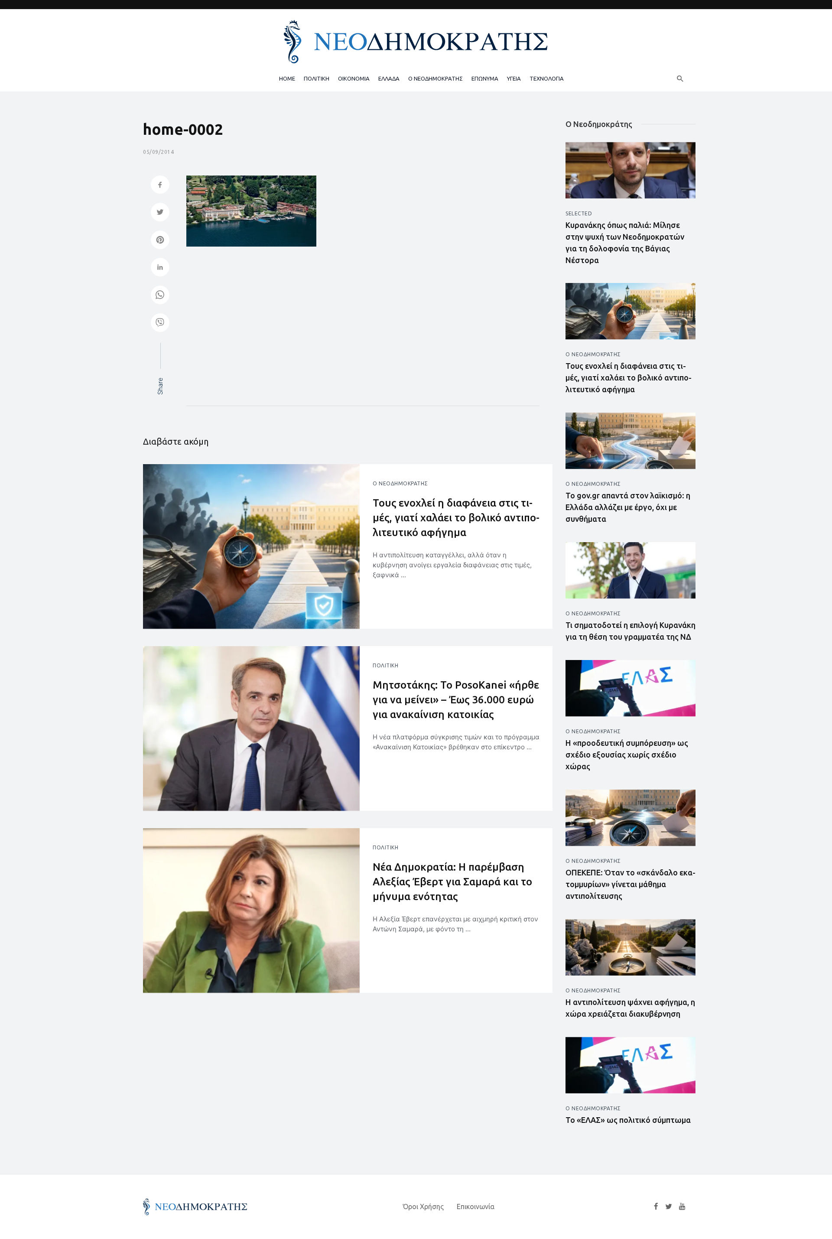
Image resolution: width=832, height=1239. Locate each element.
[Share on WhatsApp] (160, 296)
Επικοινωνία (475, 1206)
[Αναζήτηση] (680, 78)
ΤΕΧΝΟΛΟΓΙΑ (547, 78)
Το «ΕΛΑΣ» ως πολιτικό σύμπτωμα (628, 1119)
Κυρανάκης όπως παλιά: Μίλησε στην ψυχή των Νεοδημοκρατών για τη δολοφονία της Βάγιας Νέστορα (625, 242)
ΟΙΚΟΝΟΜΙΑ (354, 78)
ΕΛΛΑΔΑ (389, 78)
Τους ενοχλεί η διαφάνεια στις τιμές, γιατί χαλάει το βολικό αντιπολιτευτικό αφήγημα (456, 517)
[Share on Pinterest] (160, 241)
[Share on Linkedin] (160, 268)
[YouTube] (682, 1206)
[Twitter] (669, 1206)
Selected (579, 213)
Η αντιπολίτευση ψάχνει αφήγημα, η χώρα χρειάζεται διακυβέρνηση (630, 1008)
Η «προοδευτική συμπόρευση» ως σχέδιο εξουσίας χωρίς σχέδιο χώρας (627, 754)
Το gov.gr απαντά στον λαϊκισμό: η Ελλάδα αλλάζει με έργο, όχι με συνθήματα (628, 507)
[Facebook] (656, 1206)
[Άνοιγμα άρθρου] (251, 546)
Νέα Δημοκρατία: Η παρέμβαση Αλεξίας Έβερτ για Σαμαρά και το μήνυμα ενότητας (452, 881)
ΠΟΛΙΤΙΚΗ (316, 78)
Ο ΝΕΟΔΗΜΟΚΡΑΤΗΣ (435, 78)
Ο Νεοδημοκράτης (400, 483)
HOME (287, 78)
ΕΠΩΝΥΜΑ (484, 78)
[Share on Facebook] (160, 186)
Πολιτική (385, 665)
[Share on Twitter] (160, 213)
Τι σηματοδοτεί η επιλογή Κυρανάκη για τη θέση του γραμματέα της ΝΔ (631, 631)
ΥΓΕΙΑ (514, 78)
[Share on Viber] (160, 323)
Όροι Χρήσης (423, 1206)
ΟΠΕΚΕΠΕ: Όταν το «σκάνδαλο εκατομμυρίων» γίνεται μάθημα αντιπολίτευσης (631, 884)
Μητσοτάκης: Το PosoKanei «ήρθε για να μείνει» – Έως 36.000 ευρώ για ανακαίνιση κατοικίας (456, 699)
